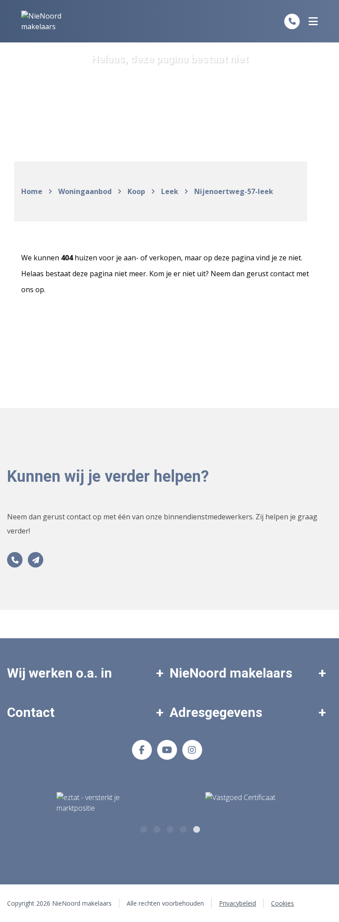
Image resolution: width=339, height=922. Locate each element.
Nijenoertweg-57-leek (233, 191)
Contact (31, 712)
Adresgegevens (216, 712)
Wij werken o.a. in (59, 673)
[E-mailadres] (35, 560)
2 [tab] (156, 828)
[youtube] (167, 750)
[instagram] (192, 750)
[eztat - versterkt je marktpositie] (88, 803)
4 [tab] (182, 828)
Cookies (282, 903)
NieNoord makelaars (231, 673)
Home (31, 191)
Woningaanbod (85, 191)
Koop (136, 191)
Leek (169, 191)
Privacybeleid (237, 903)
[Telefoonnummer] (292, 21)
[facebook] (142, 750)
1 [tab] (143, 828)
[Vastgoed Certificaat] (251, 803)
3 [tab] (169, 828)
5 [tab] (196, 828)
